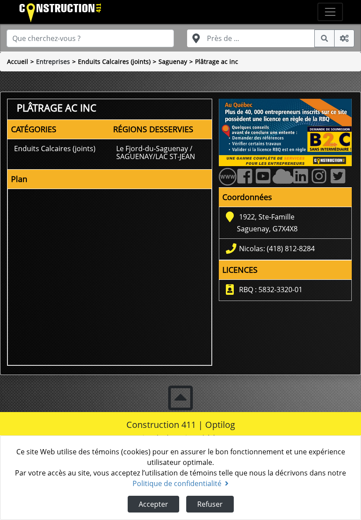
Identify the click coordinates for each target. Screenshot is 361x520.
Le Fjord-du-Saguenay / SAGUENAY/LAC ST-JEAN (155, 152)
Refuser (210, 504)
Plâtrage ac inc (216, 61)
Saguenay (172, 61)
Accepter (153, 504)
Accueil (17, 61)
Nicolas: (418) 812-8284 (277, 248)
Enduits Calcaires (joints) (114, 61)
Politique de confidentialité (177, 483)
